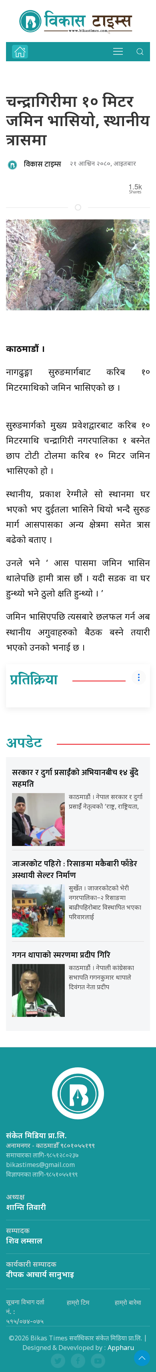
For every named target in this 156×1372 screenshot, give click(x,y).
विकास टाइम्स (42, 165)
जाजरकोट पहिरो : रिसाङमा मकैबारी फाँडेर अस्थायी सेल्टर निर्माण (74, 869)
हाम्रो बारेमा (128, 1302)
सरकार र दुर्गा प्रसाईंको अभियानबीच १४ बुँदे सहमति (75, 778)
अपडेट (24, 744)
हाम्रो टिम (78, 1302)
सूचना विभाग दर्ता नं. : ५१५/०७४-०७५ (25, 1311)
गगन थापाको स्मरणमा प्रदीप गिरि (61, 955)
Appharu (121, 1348)
